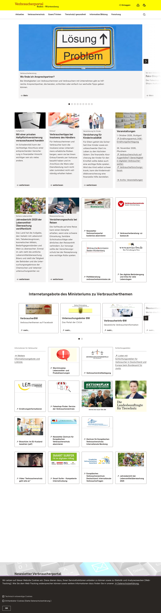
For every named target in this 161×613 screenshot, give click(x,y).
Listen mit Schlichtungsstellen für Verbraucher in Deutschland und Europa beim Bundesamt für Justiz (130, 362)
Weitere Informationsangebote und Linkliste (27, 358)
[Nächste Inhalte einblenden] (146, 61)
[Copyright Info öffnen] (144, 126)
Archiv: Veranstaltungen (131, 180)
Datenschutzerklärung (128, 583)
